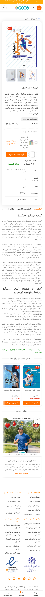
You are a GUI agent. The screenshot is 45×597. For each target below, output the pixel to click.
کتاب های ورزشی (27, 119)
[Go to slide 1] (24, 65)
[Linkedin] (14, 578)
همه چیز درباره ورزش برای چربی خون (22, 460)
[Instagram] (34, 578)
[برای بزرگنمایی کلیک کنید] (32, 63)
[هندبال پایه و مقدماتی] (31, 376)
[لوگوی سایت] (21, 8)
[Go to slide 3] (19, 65)
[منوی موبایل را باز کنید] (39, 8)
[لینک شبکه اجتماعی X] (16, 124)
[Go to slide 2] (21, 65)
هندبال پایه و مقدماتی (32, 390)
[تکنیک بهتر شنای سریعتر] (11, 376)
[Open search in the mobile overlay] (34, 8)
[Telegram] (24, 578)
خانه (38, 19)
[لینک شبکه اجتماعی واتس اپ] (10, 124)
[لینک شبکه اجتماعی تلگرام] (7, 124)
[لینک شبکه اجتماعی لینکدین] (13, 124)
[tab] (38, 209)
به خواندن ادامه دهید (21, 473)
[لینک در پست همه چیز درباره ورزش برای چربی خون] (22, 436)
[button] (34, 47)
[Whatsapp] (29, 578)
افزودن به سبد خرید (16, 154)
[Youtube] (19, 578)
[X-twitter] (9, 578)
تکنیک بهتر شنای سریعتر (12, 390)
